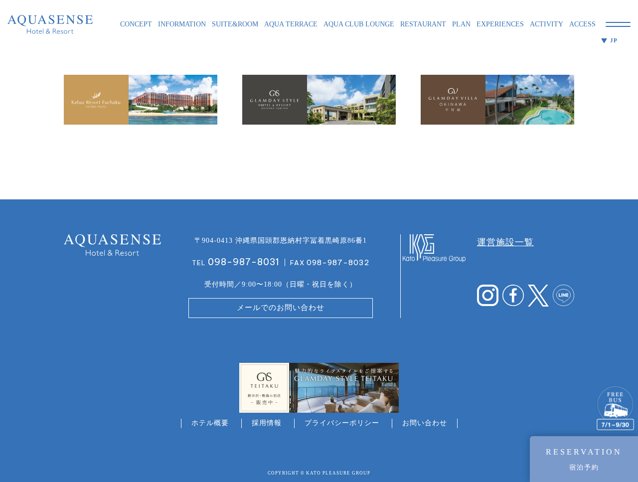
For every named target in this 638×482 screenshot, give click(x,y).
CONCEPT (136, 24)
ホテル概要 (210, 423)
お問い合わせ (424, 423)
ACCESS (582, 24)
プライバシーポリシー (342, 423)
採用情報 (267, 423)
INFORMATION (182, 24)
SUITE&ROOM (235, 24)
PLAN (461, 24)
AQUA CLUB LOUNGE (358, 24)
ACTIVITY (546, 24)
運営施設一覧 (505, 242)
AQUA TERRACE (291, 24)
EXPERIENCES (500, 24)
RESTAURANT (423, 24)
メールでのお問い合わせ (280, 308)
